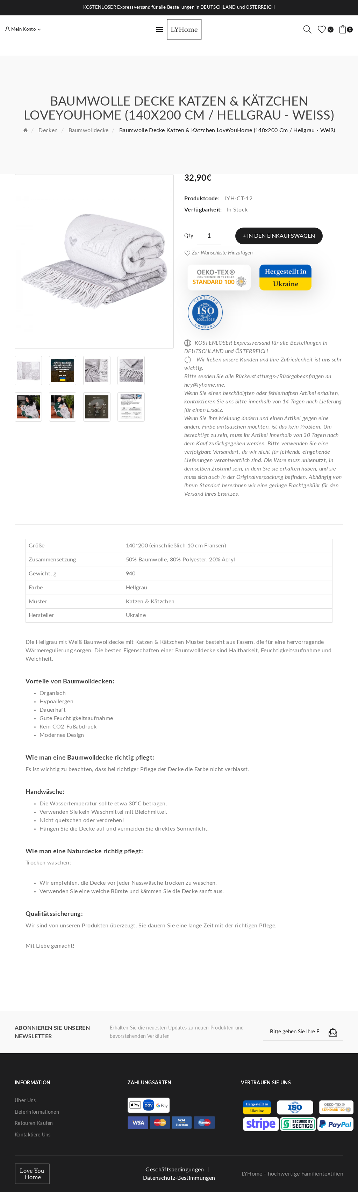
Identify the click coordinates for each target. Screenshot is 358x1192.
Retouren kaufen (34, 1123)
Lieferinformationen (37, 1112)
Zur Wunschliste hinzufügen (222, 253)
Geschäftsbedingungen (174, 1169)
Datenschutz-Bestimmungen (179, 1178)
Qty (188, 235)
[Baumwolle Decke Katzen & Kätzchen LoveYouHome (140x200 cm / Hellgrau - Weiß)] (94, 261)
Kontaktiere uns (33, 1135)
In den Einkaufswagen (281, 236)
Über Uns (25, 1100)
